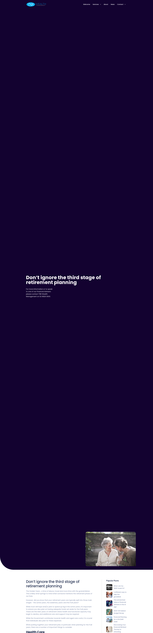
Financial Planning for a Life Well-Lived (120, 619)
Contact (120, 4)
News (113, 4)
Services (96, 4)
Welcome (86, 4)
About (106, 4)
